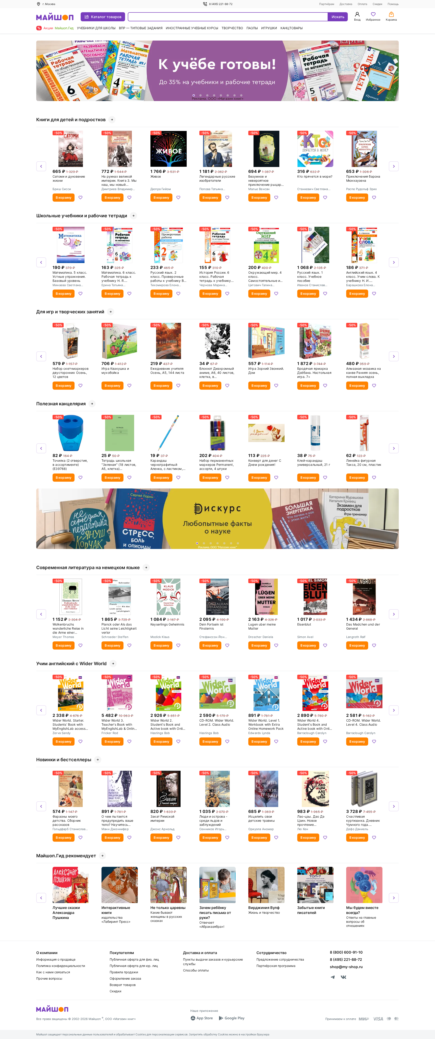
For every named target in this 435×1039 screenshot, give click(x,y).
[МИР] (364, 1018)
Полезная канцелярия (61, 403)
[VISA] (377, 1019)
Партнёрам (326, 4)
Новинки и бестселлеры (63, 759)
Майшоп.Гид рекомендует (66, 855)
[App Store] (201, 1018)
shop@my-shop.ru (346, 966)
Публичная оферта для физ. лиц (134, 959)
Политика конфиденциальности (60, 966)
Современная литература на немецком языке (88, 567)
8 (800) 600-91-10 (346, 952)
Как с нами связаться (53, 972)
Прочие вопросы (49, 978)
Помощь (393, 4)
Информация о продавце (55, 959)
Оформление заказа (125, 978)
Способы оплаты (196, 970)
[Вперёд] (394, 71)
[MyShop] (52, 1011)
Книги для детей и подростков (71, 119)
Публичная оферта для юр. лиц (134, 966)
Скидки (377, 4)
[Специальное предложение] (217, 71)
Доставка (346, 4)
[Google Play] (231, 1018)
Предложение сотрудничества (280, 959)
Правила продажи (124, 972)
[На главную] (54, 17)
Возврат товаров (123, 985)
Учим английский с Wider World (71, 663)
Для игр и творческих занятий (70, 311)
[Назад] (41, 71)
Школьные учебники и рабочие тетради (81, 215)
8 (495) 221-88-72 (220, 4)
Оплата (362, 4)
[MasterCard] (389, 1019)
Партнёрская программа (275, 966)
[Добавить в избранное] (80, 197)
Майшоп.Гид (64, 28)
